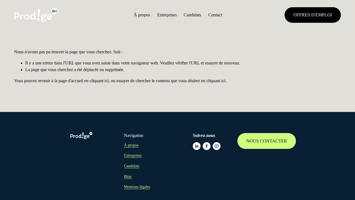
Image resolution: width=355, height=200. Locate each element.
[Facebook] (207, 146)
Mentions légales (137, 186)
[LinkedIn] (197, 146)
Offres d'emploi (312, 14)
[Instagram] (216, 146)
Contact (215, 14)
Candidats (192, 14)
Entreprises (167, 14)
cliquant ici (99, 80)
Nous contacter (266, 141)
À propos (142, 14)
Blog (127, 176)
